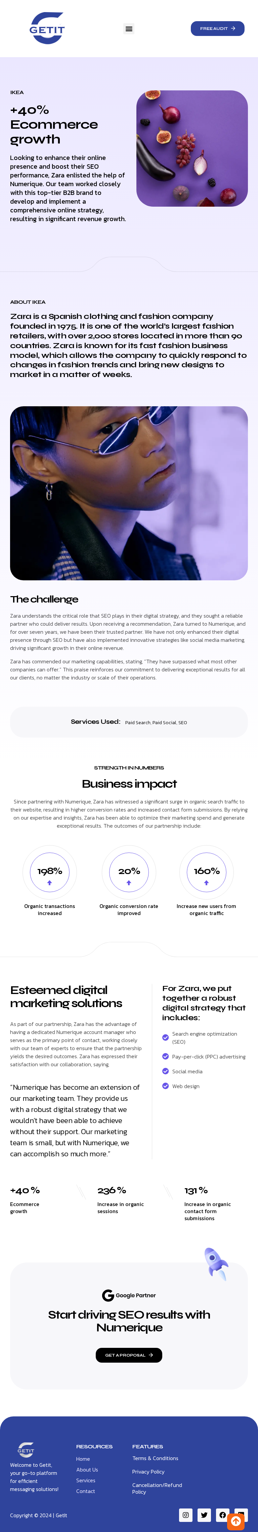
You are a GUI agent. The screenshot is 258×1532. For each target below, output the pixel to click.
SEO (182, 722)
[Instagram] (185, 1515)
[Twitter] (204, 1515)
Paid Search (137, 722)
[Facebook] (222, 1515)
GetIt (61, 1515)
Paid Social (164, 722)
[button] (128, 28)
